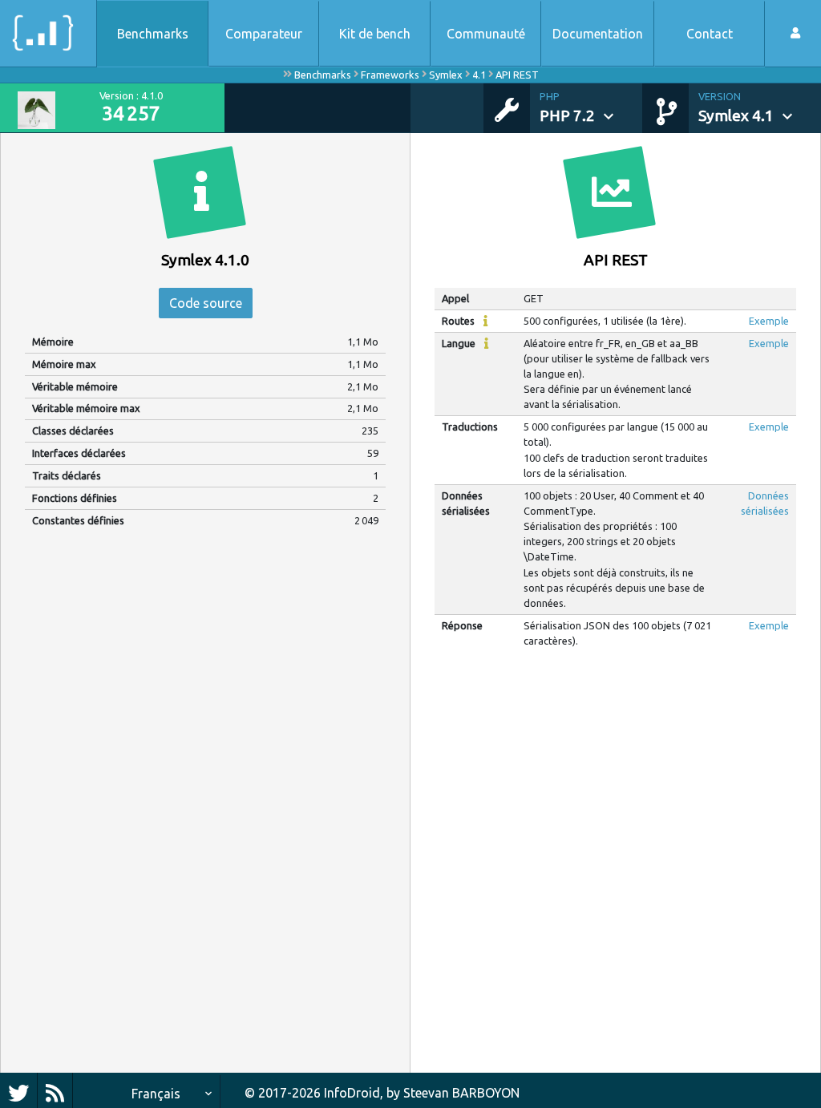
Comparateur (263, 33)
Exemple (769, 320)
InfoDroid (352, 1093)
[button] (591, 108)
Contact (709, 33)
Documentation (597, 33)
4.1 (479, 74)
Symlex (446, 74)
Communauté (486, 33)
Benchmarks (152, 33)
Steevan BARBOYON (461, 1093)
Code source (205, 303)
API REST (517, 74)
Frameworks (390, 74)
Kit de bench (374, 33)
